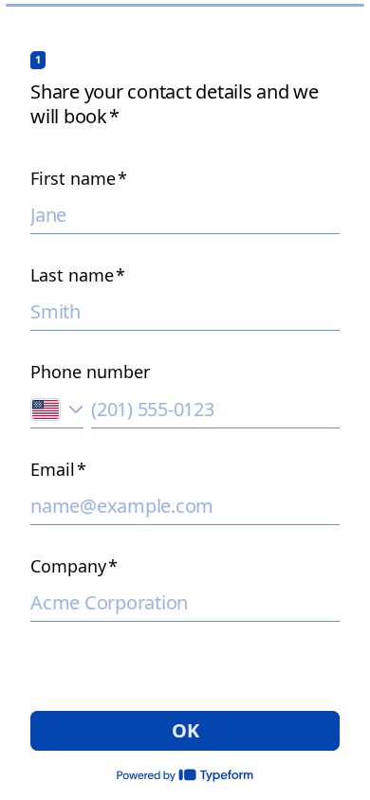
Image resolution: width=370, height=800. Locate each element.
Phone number (90, 371)
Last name (77, 275)
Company (74, 566)
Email (58, 469)
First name (78, 178)
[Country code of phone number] (56, 409)
